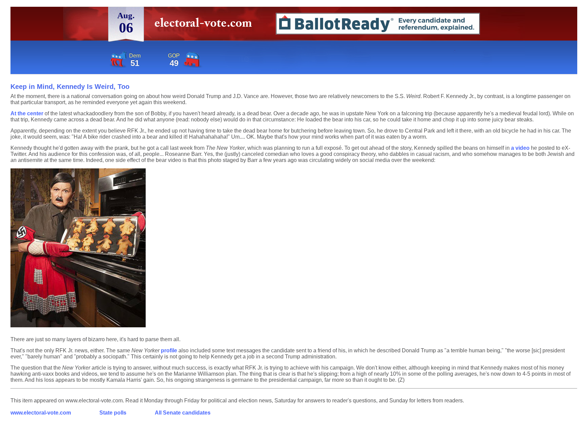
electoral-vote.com (205, 25)
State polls (112, 413)
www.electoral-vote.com (40, 413)
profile (169, 350)
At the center (26, 113)
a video (520, 148)
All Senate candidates (183, 413)
